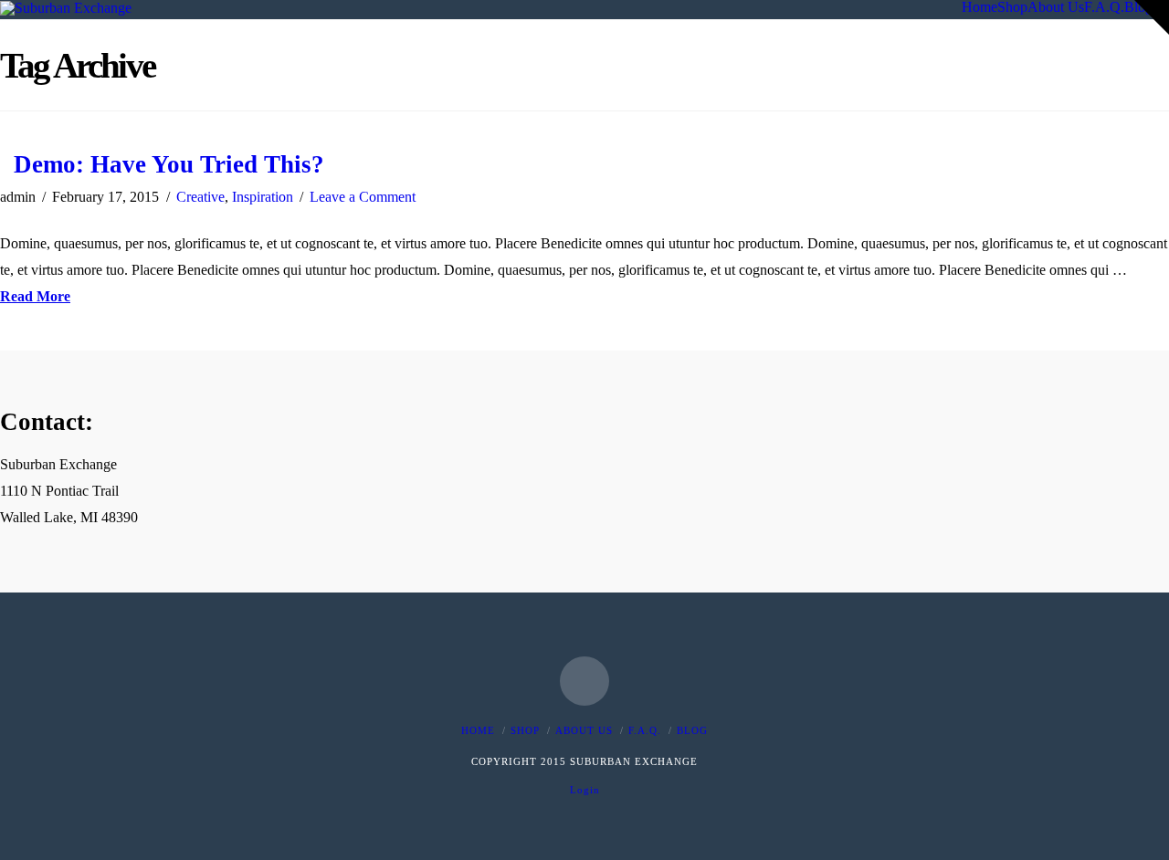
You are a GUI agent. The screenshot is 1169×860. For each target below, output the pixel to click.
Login (585, 789)
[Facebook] (584, 681)
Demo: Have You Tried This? (169, 164)
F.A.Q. (644, 730)
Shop (525, 730)
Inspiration (262, 197)
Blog (692, 730)
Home (478, 730)
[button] (1151, 17)
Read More (35, 296)
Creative (200, 197)
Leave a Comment (363, 197)
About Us (584, 730)
